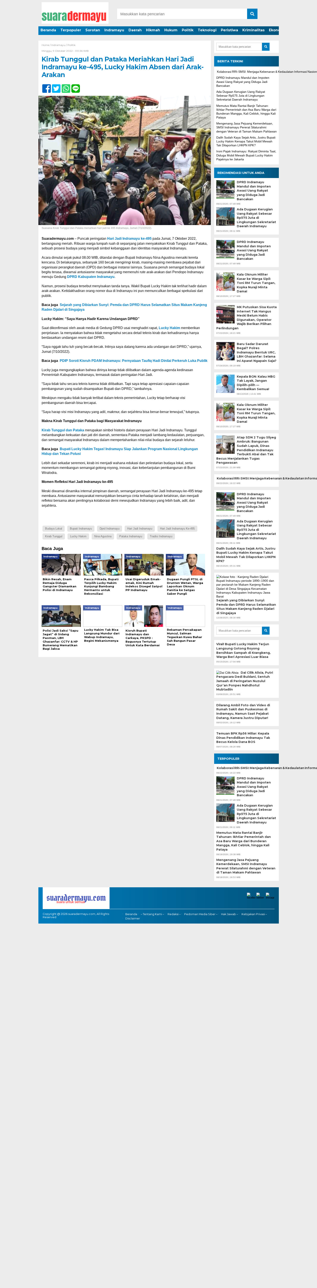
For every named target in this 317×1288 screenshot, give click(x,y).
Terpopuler (70, 30)
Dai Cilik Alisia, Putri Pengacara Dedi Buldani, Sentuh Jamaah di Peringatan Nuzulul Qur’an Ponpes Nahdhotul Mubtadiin (244, 681)
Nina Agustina (102, 536)
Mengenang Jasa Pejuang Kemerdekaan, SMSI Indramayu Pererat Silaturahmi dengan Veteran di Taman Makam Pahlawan (246, 127)
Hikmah (153, 30)
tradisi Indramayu (161, 536)
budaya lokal (53, 528)
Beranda (48, 30)
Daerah (135, 30)
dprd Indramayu (109, 528)
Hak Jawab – (229, 914)
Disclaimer (132, 918)
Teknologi (207, 30)
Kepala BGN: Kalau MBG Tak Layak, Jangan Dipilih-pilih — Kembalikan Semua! (256, 383)
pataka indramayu (130, 536)
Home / (46, 45)
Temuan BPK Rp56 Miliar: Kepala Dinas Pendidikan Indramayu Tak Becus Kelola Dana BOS (243, 737)
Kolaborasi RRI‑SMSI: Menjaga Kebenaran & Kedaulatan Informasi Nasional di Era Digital (246, 478)
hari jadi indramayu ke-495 (177, 528)
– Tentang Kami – (152, 914)
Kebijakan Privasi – (254, 914)
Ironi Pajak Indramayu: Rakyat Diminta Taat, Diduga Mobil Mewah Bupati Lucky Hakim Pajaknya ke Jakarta (246, 155)
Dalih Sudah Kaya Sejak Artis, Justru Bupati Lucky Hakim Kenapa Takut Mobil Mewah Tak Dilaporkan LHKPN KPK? (245, 141)
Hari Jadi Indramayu (139, 528)
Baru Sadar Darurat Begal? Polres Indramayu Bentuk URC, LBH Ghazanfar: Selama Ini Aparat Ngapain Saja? (256, 352)
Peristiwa (229, 30)
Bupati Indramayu (81, 528)
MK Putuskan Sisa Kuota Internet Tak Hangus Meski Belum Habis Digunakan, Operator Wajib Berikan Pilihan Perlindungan (246, 317)
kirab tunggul (53, 536)
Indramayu (114, 30)
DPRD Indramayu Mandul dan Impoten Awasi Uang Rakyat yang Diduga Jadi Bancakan (242, 81)
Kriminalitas (253, 30)
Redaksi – (174, 914)
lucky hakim (78, 536)
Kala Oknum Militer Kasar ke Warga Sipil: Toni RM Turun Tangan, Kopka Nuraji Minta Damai (256, 283)
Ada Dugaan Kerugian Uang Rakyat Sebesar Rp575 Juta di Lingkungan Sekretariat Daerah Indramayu (240, 95)
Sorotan (92, 30)
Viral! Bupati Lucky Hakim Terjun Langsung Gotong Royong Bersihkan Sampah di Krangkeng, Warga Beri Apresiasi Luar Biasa (243, 650)
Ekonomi (277, 30)
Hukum (170, 30)
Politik (187, 30)
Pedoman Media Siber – (200, 914)
